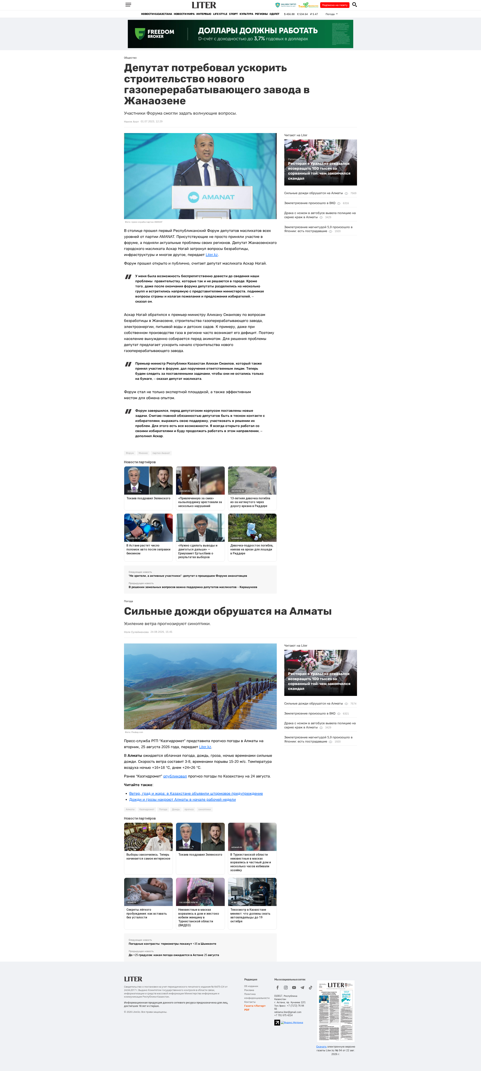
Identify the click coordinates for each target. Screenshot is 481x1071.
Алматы (130, 809)
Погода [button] (330, 14)
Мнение (143, 453)
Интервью (203, 14)
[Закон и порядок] (286, 4)
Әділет (274, 14)
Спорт (233, 14)
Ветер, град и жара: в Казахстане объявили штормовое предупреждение (196, 793)
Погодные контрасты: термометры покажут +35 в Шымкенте (172, 943)
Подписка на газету (335, 5)
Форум (130, 453)
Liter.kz (212, 255)
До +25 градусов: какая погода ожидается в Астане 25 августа (174, 955)
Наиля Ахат (131, 121)
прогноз (189, 809)
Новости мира (184, 14)
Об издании (251, 986)
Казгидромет (146, 809)
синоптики (204, 809)
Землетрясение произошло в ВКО (309, 203)
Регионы (261, 14)
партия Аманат (161, 453)
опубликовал (175, 776)
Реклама (249, 990)
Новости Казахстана (156, 14)
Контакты (250, 1002)
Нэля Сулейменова (136, 632)
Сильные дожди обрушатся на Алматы (313, 193)
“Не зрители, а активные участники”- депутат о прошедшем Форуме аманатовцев (188, 575)
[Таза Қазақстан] (309, 4)
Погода (163, 809)
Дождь (176, 809)
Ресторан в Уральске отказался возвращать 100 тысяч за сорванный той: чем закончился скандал (319, 171)
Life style (220, 14)
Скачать (321, 1046)
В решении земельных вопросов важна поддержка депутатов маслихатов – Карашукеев (193, 587)
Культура (246, 14)
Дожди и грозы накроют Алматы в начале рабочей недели (182, 799)
